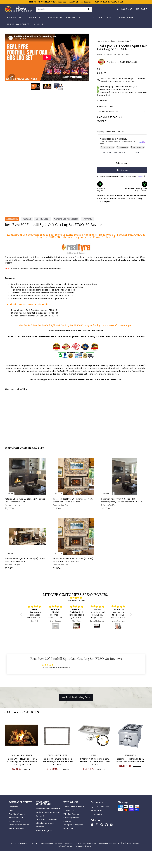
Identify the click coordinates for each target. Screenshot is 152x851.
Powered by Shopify (83, 846)
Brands (35, 843)
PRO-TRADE (126, 17)
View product (22, 738)
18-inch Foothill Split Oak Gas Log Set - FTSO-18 (34, 310)
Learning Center (18, 24)
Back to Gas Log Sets (78, 697)
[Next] (87, 86)
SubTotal (102, 117)
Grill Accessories (16, 828)
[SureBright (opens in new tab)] (142, 142)
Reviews (67, 821)
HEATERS (54, 17)
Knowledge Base (71, 817)
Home (100, 41)
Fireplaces (13, 806)
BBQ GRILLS (73, 17)
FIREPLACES (14, 17)
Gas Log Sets (123, 41)
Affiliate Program (44, 830)
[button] (22, 614)
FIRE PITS (35, 17)
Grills (11, 810)
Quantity (102, 120)
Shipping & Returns (45, 823)
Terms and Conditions (46, 819)
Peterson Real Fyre (106, 54)
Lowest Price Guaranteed (48, 808)
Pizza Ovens (14, 821)
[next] (146, 756)
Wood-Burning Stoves (19, 825)
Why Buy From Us (71, 814)
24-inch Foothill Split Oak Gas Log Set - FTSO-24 (34, 313)
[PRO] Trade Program (73, 825)
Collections (110, 41)
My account (69, 828)
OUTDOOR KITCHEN (100, 17)
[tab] (12, 219)
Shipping (100, 131)
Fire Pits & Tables (17, 814)
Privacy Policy (42, 816)
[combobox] (64, 9)
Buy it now (122, 170)
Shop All (40, 24)
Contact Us (69, 810)
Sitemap (40, 826)
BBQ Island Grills (16, 817)
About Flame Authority (74, 806)
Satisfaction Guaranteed (47, 812)
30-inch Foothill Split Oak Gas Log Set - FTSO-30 (34, 315)
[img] (76, 597)
